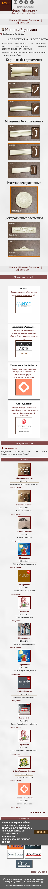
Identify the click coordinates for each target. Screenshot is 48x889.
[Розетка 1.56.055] (24, 213)
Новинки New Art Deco (24, 798)
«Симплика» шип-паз (24, 478)
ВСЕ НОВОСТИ (25, 7)
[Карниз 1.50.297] (24, 116)
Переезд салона (24, 638)
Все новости (37, 812)
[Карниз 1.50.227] (24, 80)
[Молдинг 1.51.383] (24, 141)
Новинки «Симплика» (24, 505)
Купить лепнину (9, 448)
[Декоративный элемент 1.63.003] (24, 238)
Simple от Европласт (24, 691)
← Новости (11, 20)
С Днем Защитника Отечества (24, 771)
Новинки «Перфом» (24, 531)
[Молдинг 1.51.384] (24, 160)
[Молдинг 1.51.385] (24, 178)
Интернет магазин (24, 443)
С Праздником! (24, 558)
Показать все (38, 872)
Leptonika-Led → (24, 23)
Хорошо (41, 832)
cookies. (6, 841)
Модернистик (24, 585)
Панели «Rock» (24, 718)
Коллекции (24, 818)
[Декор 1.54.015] (24, 256)
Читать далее (15, 487)
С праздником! (24, 611)
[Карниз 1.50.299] (24, 98)
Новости (24, 459)
